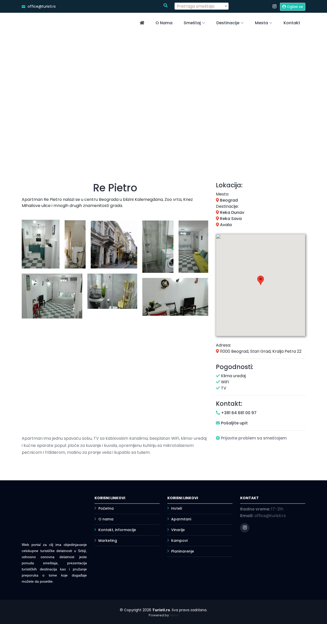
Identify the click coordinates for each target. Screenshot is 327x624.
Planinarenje (182, 551)
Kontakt (292, 23)
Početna (106, 508)
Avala (225, 225)
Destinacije (227, 23)
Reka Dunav (231, 212)
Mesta (261, 23)
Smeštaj (192, 23)
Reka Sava (230, 219)
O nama (164, 23)
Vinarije (178, 529)
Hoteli (176, 508)
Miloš (174, 615)
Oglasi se (294, 6)
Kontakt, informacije (117, 529)
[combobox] (201, 6)
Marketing (107, 540)
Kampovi (179, 540)
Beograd (228, 200)
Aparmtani (181, 519)
